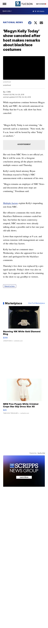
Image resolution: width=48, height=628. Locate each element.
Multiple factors (10, 203)
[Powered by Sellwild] (41, 453)
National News (13, 22)
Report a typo (9, 286)
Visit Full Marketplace (36, 303)
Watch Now (40, 4)
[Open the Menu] (4, 4)
